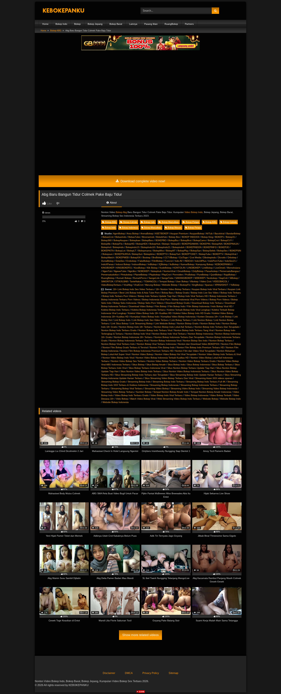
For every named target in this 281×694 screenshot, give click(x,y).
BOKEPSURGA (122, 254)
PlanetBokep (140, 274)
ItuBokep (174, 264)
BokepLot (120, 250)
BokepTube (205, 254)
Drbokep (232, 257)
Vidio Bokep (122, 398)
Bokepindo (118, 247)
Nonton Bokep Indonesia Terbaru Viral (128, 340)
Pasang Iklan (151, 24)
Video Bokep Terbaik (220, 395)
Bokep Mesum (174, 227)
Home (45, 24)
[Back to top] (270, 684)
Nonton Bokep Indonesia (200, 333)
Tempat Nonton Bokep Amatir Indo (170, 392)
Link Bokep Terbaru (181, 320)
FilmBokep (157, 261)
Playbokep (154, 274)
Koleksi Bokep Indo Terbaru (115, 309)
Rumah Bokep (123, 278)
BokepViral (230, 254)
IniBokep (152, 264)
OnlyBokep (197, 271)
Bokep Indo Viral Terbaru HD (193, 296)
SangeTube (167, 278)
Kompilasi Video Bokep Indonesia (178, 316)
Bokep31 (230, 237)
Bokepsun (107, 254)
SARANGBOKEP (183, 278)
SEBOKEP (199, 278)
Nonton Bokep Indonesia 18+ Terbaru (133, 337)
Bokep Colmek (130, 222)
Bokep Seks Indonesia (124, 303)
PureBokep (202, 274)
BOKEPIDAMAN (190, 243)
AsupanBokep (197, 233)
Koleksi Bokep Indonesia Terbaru (148, 309)
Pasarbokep (211, 271)
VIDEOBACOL (220, 281)
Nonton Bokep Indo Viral (137, 333)
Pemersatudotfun (110, 274)
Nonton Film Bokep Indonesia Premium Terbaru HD (146, 351)
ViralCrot (138, 285)
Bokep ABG (55, 30)
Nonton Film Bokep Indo (162, 347)
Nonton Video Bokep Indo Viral (118, 357)
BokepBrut (186, 240)
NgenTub (107, 271)
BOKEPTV (218, 254)
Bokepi (165, 243)
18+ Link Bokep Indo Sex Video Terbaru (133, 289)
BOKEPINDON (194, 247)
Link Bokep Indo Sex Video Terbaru (150, 320)
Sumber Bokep (143, 392)
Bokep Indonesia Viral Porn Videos (190, 299)
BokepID (175, 243)
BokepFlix (118, 243)
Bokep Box (174, 237)
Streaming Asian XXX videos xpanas (213, 378)
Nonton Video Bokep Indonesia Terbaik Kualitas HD (162, 357)
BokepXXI (136, 257)
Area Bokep (133, 233)
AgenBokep (119, 233)
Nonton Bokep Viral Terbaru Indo (118, 344)
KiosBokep (139, 267)
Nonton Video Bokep (142, 354)
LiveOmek (220, 267)
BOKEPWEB (122, 257)
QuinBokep (216, 274)
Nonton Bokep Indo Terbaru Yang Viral (194, 330)
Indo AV (178, 261)
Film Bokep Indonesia (198, 306)
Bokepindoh (178, 247)
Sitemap (173, 673)
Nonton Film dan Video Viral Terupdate (195, 351)
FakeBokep (144, 261)
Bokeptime (149, 254)
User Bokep (182, 281)
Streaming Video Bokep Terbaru (117, 392)
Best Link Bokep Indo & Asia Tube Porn (140, 292)
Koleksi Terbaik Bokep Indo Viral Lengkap (188, 309)
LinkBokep (207, 267)
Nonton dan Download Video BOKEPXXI (198, 344)
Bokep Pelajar (192, 222)
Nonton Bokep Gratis (187, 323)
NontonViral (169, 271)
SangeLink (154, 278)
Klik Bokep (152, 267)
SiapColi (223, 278)
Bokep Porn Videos (219, 299)
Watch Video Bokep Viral (142, 398)
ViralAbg (127, 285)
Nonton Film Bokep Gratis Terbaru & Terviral (125, 347)
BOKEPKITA (107, 250)
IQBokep (163, 264)
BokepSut (137, 254)
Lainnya (133, 24)
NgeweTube (120, 271)
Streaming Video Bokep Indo (185, 388)
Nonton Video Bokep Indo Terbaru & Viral (220, 354)
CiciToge (183, 257)
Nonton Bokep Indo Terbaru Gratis (118, 330)
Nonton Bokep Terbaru (221, 340)
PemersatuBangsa (229, 271)
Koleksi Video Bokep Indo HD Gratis (191, 313)
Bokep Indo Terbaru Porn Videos (119, 296)
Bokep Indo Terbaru (231, 292)
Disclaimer (109, 673)
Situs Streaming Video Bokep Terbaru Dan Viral (169, 378)
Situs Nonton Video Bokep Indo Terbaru (140, 371)
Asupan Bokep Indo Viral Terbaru (209, 289)
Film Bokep (160, 306)
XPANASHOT (221, 285)
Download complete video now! (142, 181)
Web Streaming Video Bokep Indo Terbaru (179, 398)
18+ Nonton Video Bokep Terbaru (173, 289)
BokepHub (154, 243)
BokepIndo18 (148, 247)
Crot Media (195, 257)
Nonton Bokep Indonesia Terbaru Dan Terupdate (179, 337)
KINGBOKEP (107, 267)
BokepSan (195, 250)
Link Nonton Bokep (202, 320)
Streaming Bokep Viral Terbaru (127, 388)
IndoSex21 (230, 261)
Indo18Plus (200, 261)
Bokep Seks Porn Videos (151, 303)
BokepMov (158, 250)
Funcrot (169, 261)
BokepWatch (107, 257)
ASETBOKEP (161, 233)
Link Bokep (226, 316)
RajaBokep (229, 274)
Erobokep (131, 261)
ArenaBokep (146, 233)
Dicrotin (222, 257)
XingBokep (197, 285)
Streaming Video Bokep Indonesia (219, 388)
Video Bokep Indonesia (196, 395)
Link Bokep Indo (122, 320)
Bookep (146, 257)
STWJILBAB (121, 281)
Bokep (77, 24)
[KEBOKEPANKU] (63, 10)
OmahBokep (183, 271)
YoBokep (234, 285)
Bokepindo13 (132, 247)
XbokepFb (184, 285)
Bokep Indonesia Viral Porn (156, 299)
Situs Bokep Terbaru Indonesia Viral (147, 368)
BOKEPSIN (235, 250)
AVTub (209, 233)
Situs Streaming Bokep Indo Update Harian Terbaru (196, 374)
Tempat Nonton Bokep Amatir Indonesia (210, 392)
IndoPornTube (215, 261)
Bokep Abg (121, 212)
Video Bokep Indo (193, 212)
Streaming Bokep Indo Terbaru (168, 381)
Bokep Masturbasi (170, 222)
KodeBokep (165, 267)
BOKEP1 (219, 237)
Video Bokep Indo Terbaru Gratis (131, 395)
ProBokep (190, 274)
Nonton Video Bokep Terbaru (162, 361)
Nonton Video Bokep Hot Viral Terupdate (176, 354)
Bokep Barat (115, 24)
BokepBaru (148, 240)
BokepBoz (173, 240)
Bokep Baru (168, 292)
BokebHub (161, 237)
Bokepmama (144, 250)
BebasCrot (107, 237)
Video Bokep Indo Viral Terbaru (166, 395)
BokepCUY (226, 240)
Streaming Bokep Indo (139, 381)
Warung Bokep (152, 285)
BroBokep (157, 257)
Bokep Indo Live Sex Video (205, 292)
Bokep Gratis (182, 292)
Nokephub (156, 271)
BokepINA (217, 243)
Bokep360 (106, 240)
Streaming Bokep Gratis (113, 381)
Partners (189, 24)
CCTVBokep (170, 257)
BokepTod (175, 254)
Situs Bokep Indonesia (198, 364)
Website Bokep (169, 285)
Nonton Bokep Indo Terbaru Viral (155, 330)
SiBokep (233, 278)
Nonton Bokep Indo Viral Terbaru (169, 333)
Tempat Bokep (166, 281)
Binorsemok (148, 237)
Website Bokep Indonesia (115, 402)
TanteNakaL (136, 281)
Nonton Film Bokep (231, 344)
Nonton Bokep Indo (210, 323)
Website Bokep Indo (230, 398)
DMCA (129, 673)
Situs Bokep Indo (176, 364)
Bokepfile (106, 243)
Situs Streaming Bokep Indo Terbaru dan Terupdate (141, 374)
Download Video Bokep (141, 306)
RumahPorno (140, 278)
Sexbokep (212, 278)
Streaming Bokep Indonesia (164, 385)
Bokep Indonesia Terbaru (222, 296)
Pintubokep (126, 274)
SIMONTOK (107, 281)
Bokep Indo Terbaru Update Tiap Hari (157, 296)
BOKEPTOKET (189, 254)
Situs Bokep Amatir (156, 364)
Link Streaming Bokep (141, 323)
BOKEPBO (160, 240)
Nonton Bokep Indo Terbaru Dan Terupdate (217, 327)
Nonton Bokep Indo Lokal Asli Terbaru (173, 327)
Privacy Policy (150, 673)
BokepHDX (141, 243)
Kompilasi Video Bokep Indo (144, 316)
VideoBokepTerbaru (111, 285)
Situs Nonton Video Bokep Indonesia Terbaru (186, 371)
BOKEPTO (162, 254)
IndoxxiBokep (139, 264)
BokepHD (129, 243)
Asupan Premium (179, 233)
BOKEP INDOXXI (190, 237)
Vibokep (194, 281)
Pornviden (178, 274)
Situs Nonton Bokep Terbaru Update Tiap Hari (190, 368)
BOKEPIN (205, 243)
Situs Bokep (138, 364)
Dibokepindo (209, 257)
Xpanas (209, 285)
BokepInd (106, 247)
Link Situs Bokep (119, 323)
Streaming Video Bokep (157, 388)
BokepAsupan (121, 240)
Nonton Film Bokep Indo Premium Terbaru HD (200, 347)
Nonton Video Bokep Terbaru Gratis (197, 361)
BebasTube (134, 237)
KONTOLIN (179, 267)
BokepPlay (183, 250)
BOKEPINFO (210, 247)
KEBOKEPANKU (223, 264)
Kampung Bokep (204, 264)
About (113, 202)
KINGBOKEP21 (124, 267)
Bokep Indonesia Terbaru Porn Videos (120, 299)
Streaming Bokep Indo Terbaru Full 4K (205, 381)
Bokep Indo (61, 24)
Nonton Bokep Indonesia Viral (165, 340)
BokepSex (222, 250)
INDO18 (188, 261)
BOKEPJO (224, 247)
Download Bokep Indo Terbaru (207, 303)
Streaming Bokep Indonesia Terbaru (199, 385)
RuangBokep (171, 24)
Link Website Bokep (165, 323)
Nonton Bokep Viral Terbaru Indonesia (156, 344)
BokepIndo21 (163, 247)
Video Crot (205, 281)
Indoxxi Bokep (123, 264)
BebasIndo (120, 237)
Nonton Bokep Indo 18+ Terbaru (135, 327)
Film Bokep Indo (176, 306)
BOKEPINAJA (231, 243)
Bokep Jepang (95, 24)
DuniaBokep (107, 261)
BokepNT (171, 250)
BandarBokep (233, 233)
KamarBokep (187, 264)
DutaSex (120, 261)
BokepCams (199, 240)
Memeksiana (233, 267)
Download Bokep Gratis (178, 303)
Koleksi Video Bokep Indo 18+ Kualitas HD (149, 313)
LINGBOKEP (193, 267)
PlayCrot (166, 274)
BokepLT (131, 250)
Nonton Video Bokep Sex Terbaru (128, 361)
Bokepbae (135, 240)
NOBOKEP (143, 271)
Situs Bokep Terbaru (222, 364)
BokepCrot (213, 240)
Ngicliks (132, 271)
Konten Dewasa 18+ (207, 316)
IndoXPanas (107, 264)
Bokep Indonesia (130, 227)
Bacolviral (219, 233)
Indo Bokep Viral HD (221, 306)
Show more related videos (140, 635)
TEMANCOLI (150, 281)
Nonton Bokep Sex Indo (195, 340)
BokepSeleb (209, 250)
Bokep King (207, 237)
